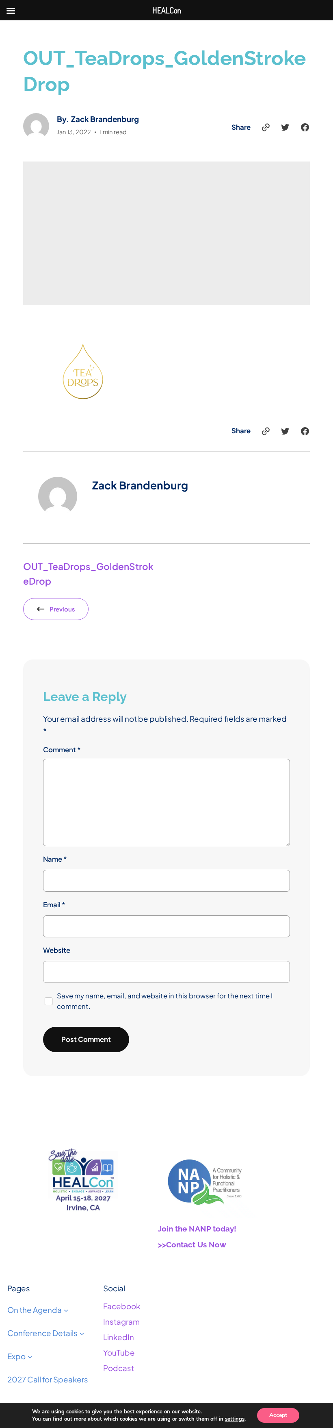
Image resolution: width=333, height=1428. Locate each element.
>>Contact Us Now (192, 1244)
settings (234, 1419)
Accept (278, 1415)
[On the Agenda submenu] (66, 1310)
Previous (62, 609)
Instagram (121, 1321)
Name (55, 859)
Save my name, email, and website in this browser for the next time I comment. (164, 1001)
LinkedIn (118, 1337)
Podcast (118, 1368)
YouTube (119, 1352)
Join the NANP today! (197, 1228)
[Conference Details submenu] (82, 1333)
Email (54, 904)
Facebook (121, 1306)
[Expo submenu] (30, 1356)
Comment (62, 749)
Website (56, 950)
